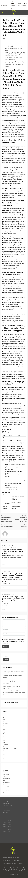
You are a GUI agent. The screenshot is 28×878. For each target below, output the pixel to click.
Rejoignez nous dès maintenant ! (9, 863)
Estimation (5, 812)
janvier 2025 (6, 791)
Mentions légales (6, 860)
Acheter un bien (6, 803)
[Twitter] (10, 869)
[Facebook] (5, 869)
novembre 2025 (6, 782)
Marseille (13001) (7, 820)
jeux (4, 728)
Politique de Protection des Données (10, 857)
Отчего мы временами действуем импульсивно (11, 687)
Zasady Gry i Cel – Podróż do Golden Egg (15, 52)
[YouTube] (23, 869)
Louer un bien (6, 801)
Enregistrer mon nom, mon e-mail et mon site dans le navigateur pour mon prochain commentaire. (13, 641)
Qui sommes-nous (7, 810)
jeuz (4, 736)
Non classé (5, 744)
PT (3, 757)
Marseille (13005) (7, 828)
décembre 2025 (6, 778)
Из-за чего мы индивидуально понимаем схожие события (13, 672)
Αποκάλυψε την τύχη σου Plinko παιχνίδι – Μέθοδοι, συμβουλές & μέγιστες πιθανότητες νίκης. (12, 575)
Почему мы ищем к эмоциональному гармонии (12, 676)
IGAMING (5, 723)
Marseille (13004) (7, 826)
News (4, 740)
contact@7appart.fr (4, 7)
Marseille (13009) (7, 831)
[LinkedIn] (18, 869)
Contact (21, 863)
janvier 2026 (6, 774)
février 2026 (5, 770)
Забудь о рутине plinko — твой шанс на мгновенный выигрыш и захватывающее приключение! (13, 598)
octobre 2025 (6, 786)
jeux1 (4, 732)
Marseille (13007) (7, 829)
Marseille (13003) (7, 824)
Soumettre (5, 646)
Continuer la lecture (6, 561)
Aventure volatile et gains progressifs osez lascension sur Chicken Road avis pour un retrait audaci (13, 681)
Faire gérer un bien (7, 805)
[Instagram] (14, 869)
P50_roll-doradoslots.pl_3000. (10, 748)
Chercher (6, 659)
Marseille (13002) (7, 822)
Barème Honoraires (16, 860)
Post (14, 38)
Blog (4, 719)
